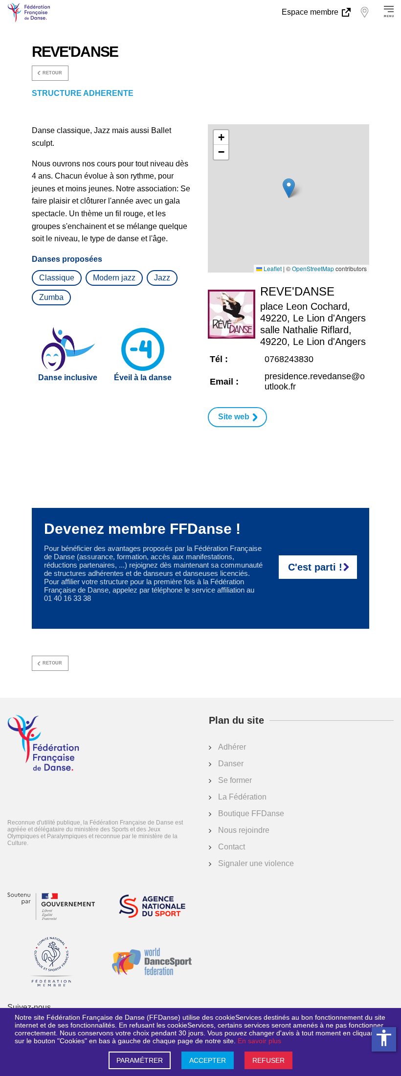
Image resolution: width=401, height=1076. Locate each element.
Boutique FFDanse (251, 813)
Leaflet (272, 269)
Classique (56, 278)
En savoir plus (259, 1041)
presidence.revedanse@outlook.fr (315, 381)
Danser (231, 763)
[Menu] (389, 12)
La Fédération (242, 797)
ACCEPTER (207, 1060)
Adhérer (232, 747)
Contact (231, 847)
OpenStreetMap (313, 269)
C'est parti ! (315, 567)
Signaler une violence (256, 863)
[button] (289, 188)
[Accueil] (43, 743)
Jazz (162, 278)
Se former (235, 780)
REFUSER (268, 1060)
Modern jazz (114, 278)
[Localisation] (364, 12)
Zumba (51, 297)
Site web (233, 416)
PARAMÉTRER (139, 1060)
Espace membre (311, 12)
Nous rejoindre (243, 830)
